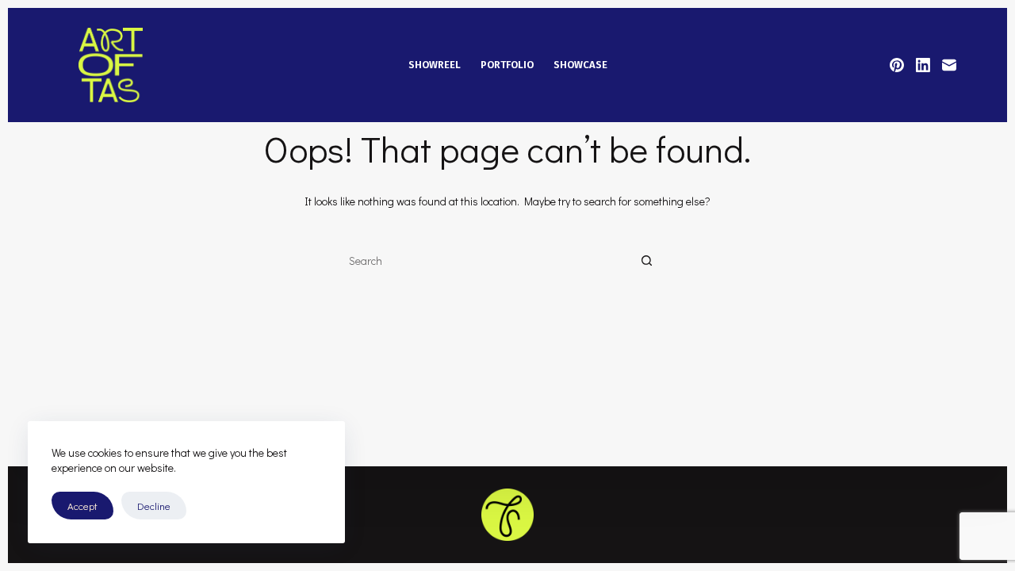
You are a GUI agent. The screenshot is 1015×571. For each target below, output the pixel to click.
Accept (82, 505)
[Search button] (646, 262)
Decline (153, 505)
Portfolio (507, 65)
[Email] (949, 65)
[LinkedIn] (923, 65)
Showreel (434, 65)
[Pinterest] (897, 65)
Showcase (580, 65)
